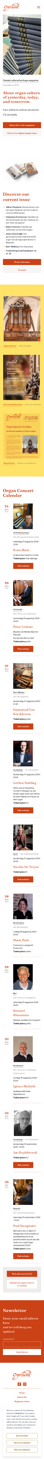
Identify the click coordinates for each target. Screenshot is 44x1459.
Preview (22, 270)
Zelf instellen (22, 1436)
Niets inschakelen (22, 1443)
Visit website (23, 566)
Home (22, 1393)
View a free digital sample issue (22, 133)
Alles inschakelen (22, 1450)
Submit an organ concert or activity (22, 1284)
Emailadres (9, 1339)
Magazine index (22, 1401)
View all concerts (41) (22, 1274)
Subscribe (22, 1397)
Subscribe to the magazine (22, 125)
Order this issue (22, 262)
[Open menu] (38, 7)
